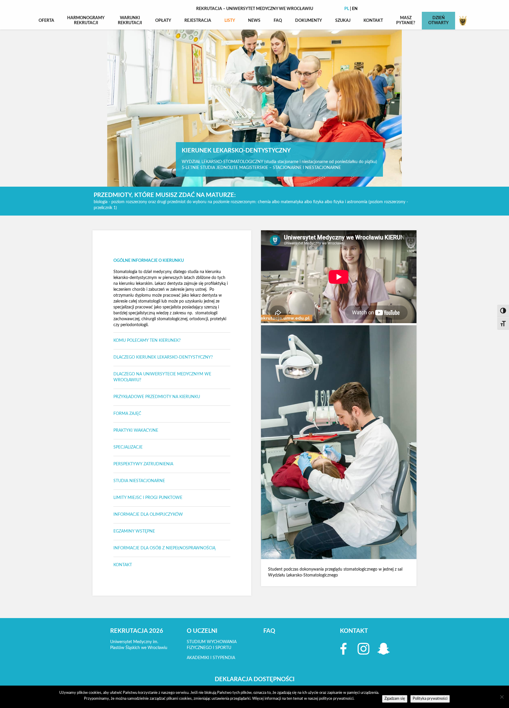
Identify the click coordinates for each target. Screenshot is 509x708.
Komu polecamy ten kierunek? (147, 341)
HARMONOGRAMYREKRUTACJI (86, 20)
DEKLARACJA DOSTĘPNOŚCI (255, 679)
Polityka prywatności (430, 699)
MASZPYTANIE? (405, 20)
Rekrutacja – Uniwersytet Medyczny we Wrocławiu (254, 9)
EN (355, 9)
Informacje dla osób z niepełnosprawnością (164, 548)
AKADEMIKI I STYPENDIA (211, 658)
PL (346, 9)
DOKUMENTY (308, 21)
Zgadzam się (394, 699)
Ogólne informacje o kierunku (148, 261)
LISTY (229, 21)
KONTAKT (373, 21)
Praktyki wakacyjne (135, 430)
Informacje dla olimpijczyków (148, 514)
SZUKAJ (343, 21)
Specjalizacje (128, 447)
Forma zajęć (127, 414)
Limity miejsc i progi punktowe (147, 498)
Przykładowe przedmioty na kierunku (156, 397)
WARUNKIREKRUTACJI (130, 20)
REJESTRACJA (197, 21)
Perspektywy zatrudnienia (143, 464)
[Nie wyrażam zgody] (502, 697)
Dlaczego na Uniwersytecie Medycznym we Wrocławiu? (162, 377)
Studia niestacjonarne (139, 481)
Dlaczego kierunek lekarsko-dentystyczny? (163, 357)
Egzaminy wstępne (134, 531)
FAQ (278, 21)
